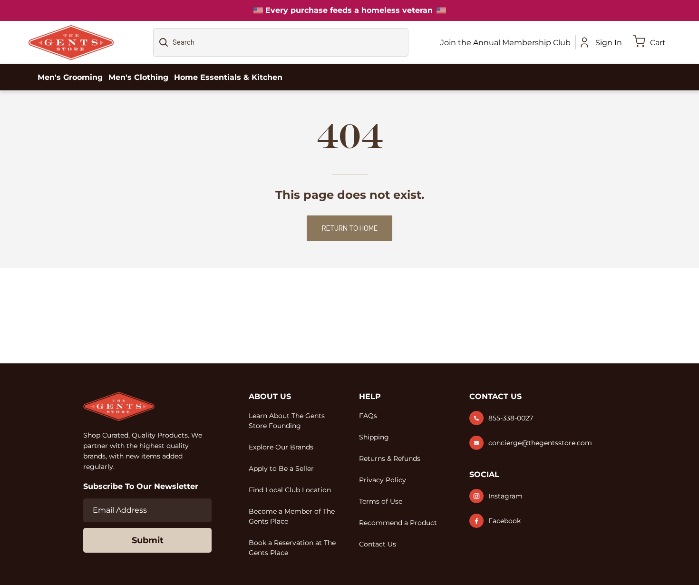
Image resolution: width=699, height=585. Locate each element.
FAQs (368, 415)
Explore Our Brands (281, 447)
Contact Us (377, 544)
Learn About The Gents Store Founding (287, 420)
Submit (148, 540)
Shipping (374, 437)
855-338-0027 (510, 418)
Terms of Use (380, 501)
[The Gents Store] (71, 42)
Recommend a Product (398, 522)
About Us (270, 396)
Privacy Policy (382, 480)
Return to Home (350, 228)
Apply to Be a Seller (281, 468)
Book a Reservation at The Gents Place (292, 547)
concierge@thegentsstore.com (540, 443)
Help (370, 396)
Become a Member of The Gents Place (292, 516)
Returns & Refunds (389, 458)
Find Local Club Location (290, 490)
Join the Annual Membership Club (505, 42)
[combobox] (280, 42)
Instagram (505, 496)
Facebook (504, 521)
